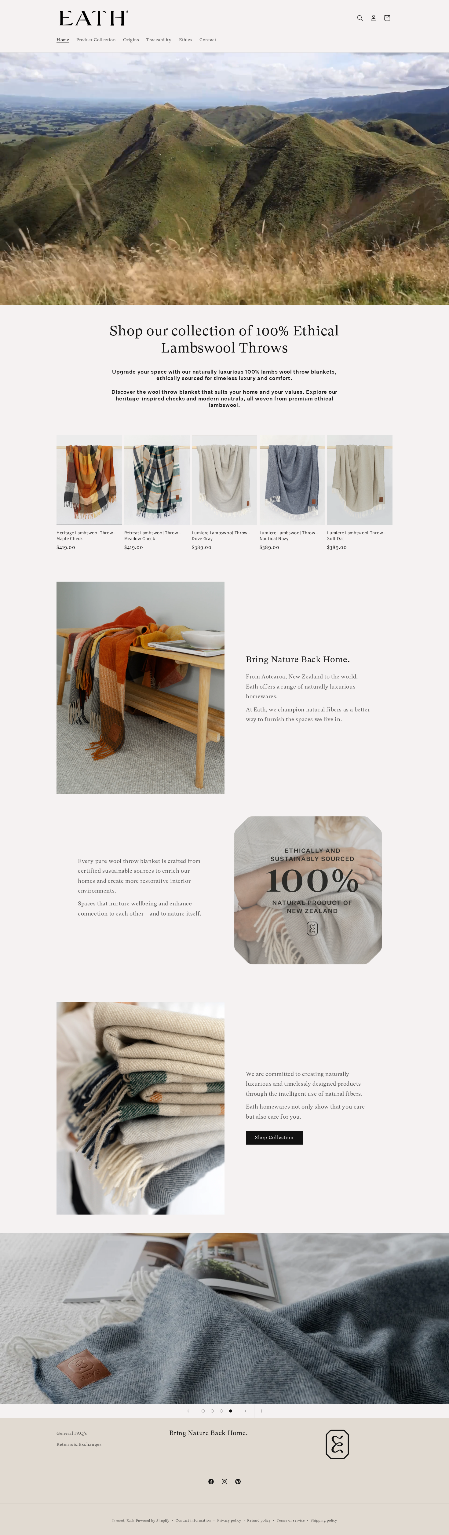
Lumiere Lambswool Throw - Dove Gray (221, 535)
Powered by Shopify (153, 1521)
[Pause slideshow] (261, 1411)
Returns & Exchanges (79, 1444)
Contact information (193, 1520)
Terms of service (291, 1520)
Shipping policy (324, 1520)
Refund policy (259, 1520)
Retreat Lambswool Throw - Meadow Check (152, 535)
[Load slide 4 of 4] (230, 1411)
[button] (360, 18)
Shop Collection (274, 1138)
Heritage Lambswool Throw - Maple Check (86, 535)
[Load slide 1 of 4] (203, 1411)
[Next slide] (245, 1411)
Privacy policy (229, 1520)
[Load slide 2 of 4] (212, 1411)
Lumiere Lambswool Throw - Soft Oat (356, 535)
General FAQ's (72, 1433)
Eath (130, 1521)
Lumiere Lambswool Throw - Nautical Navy (289, 535)
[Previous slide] (188, 1411)
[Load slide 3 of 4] (221, 1411)
